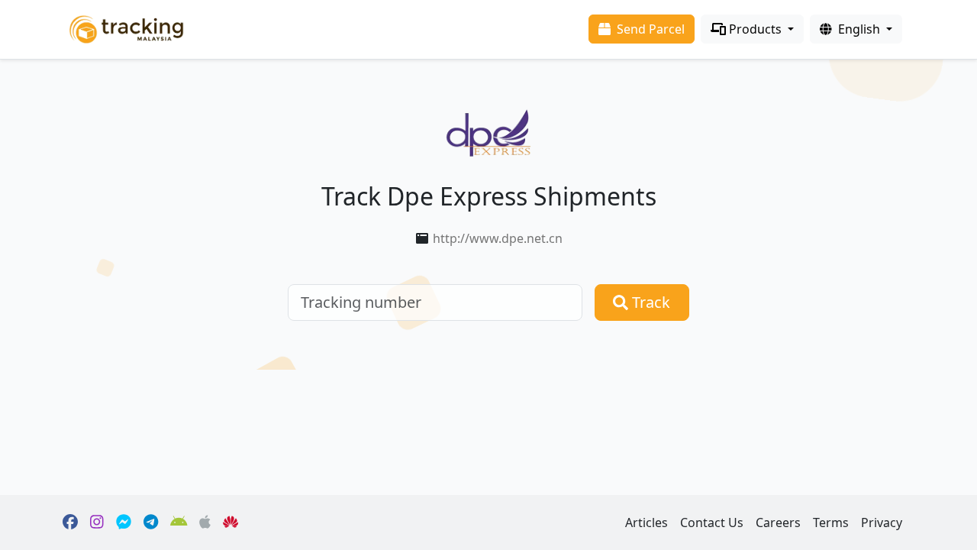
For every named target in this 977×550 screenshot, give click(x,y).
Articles (646, 522)
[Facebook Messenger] (123, 522)
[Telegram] (150, 522)
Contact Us (711, 522)
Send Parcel (649, 29)
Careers (778, 522)
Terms (831, 522)
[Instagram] (97, 522)
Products (755, 29)
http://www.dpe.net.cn (498, 238)
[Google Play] (179, 522)
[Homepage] (126, 28)
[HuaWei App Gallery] (230, 522)
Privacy (881, 522)
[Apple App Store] (205, 522)
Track (649, 302)
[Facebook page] (70, 522)
